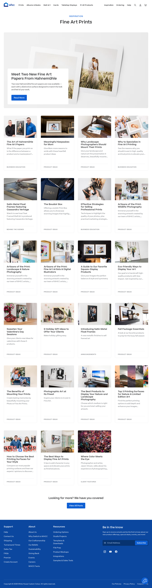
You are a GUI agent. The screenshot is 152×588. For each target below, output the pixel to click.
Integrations (58, 556)
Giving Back (33, 553)
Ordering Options (61, 532)
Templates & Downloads (58, 542)
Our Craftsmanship (36, 540)
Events (31, 558)
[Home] (9, 4)
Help (6, 532)
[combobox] (135, 5)
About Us (32, 532)
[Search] (135, 5)
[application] (145, 581)
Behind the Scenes (15, 229)
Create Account (11, 562)
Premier (7, 558)
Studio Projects (60, 536)
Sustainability (34, 549)
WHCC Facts (34, 566)
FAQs (6, 553)
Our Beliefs (33, 545)
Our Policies (116, 584)
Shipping (8, 540)
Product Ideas (51, 167)
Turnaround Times (12, 545)
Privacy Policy (129, 584)
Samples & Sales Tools (63, 560)
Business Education (16, 167)
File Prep (57, 548)
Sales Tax (8, 549)
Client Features (88, 482)
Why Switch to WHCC (38, 536)
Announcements (88, 354)
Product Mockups (61, 552)
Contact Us (9, 536)
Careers (31, 562)
